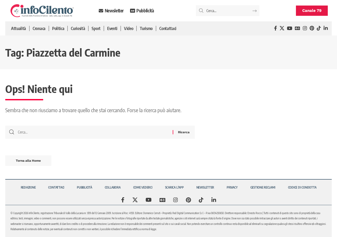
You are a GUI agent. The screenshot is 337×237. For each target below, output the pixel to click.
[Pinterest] (311, 28)
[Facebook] (275, 28)
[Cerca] (93, 132)
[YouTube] (290, 28)
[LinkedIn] (325, 28)
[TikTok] (318, 28)
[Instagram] (304, 28)
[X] (282, 28)
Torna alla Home (28, 160)
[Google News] (297, 28)
